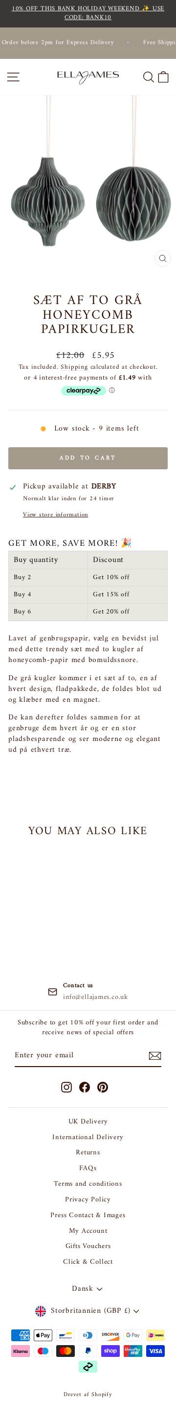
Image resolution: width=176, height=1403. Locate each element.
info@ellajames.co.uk (95, 997)
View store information (55, 515)
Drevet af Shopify (88, 1395)
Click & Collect (88, 1262)
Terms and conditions (88, 1184)
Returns (88, 1153)
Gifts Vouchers (88, 1246)
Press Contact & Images (87, 1215)
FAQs (87, 1168)
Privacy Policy (88, 1200)
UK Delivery (88, 1122)
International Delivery (87, 1137)
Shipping (74, 367)
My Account (88, 1231)
